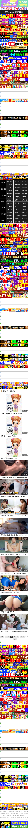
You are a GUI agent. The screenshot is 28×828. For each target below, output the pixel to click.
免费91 (17, 212)
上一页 (7, 636)
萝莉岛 (24, 209)
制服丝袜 (17, 190)
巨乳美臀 (24, 187)
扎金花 (17, 203)
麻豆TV (17, 206)
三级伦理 (9, 187)
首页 (2, 636)
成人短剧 (24, 218)
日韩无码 (24, 222)
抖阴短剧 (17, 222)
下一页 (22, 636)
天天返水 (24, 203)
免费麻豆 (9, 215)
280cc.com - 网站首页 (14, 12)
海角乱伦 (24, 212)
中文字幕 (17, 187)
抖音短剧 (9, 206)
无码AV (3, 207)
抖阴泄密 (24, 215)
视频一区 (3, 182)
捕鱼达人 (9, 200)
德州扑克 (24, 200)
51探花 (24, 206)
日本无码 (24, 181)
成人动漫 (24, 184)
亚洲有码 (9, 184)
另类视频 (24, 190)
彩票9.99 (9, 203)
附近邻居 (9, 193)
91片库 (10, 209)
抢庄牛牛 (17, 200)
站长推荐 (3, 195)
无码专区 (3, 214)
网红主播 (17, 181)
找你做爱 (24, 193)
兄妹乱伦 (17, 218)
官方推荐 (3, 201)
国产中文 (9, 218)
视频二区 (3, 189)
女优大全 (17, 209)
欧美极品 (17, 184)
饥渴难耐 (17, 193)
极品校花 (9, 222)
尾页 (15, 639)
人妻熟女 (9, 190)
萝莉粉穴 (17, 215)
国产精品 (9, 181)
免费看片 (9, 212)
